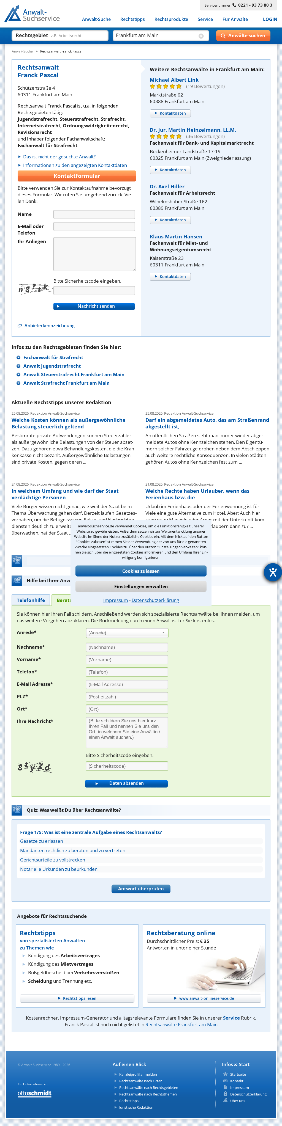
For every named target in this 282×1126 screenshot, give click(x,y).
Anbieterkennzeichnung (50, 326)
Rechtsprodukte (171, 19)
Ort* (22, 709)
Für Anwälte (235, 19)
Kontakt (236, 1080)
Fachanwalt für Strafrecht (53, 357)
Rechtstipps (132, 19)
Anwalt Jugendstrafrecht (52, 366)
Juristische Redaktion (136, 1107)
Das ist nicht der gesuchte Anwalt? (59, 156)
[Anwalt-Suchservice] (35, 15)
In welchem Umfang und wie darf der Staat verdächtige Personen (65, 494)
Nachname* (31, 647)
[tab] (31, 599)
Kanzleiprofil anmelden (138, 1074)
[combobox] (127, 633)
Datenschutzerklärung (155, 600)
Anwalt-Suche (96, 19)
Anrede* (26, 632)
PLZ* (22, 696)
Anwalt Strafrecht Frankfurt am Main (66, 383)
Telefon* (27, 671)
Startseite (238, 1074)
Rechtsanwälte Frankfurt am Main (181, 1024)
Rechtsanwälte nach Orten (140, 1081)
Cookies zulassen (141, 571)
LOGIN (270, 19)
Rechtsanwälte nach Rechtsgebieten (148, 1087)
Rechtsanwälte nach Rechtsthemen (148, 1094)
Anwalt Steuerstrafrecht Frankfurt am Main (73, 374)
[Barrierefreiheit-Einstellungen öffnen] (273, 572)
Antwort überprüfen (141, 888)
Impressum (115, 600)
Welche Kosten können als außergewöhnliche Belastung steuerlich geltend (69, 423)
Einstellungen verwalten (141, 586)
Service (205, 19)
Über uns (237, 1100)
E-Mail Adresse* (35, 684)
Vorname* (29, 659)
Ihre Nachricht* (35, 721)
